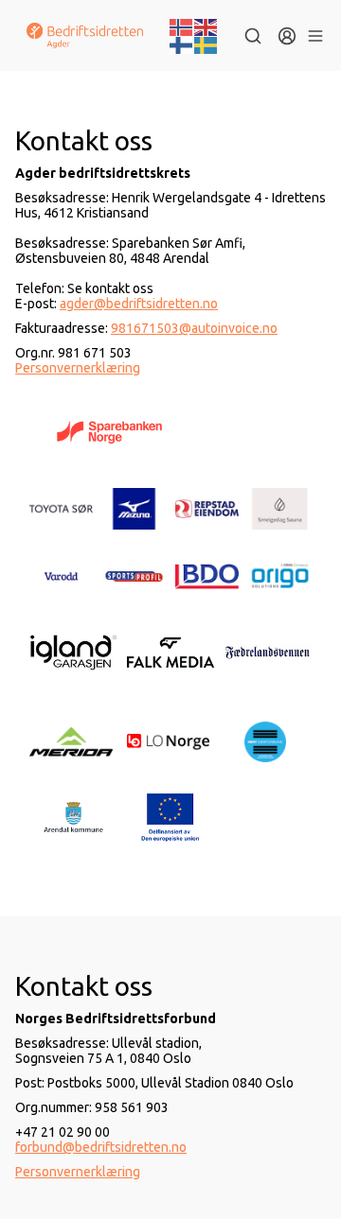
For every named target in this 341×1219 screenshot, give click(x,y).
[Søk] (253, 36)
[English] (206, 25)
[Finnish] (182, 44)
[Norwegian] (182, 25)
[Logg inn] (287, 36)
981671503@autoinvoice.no (194, 328)
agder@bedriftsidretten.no (139, 303)
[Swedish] (206, 44)
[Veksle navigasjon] (315, 36)
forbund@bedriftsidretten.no (101, 1147)
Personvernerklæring (77, 367)
